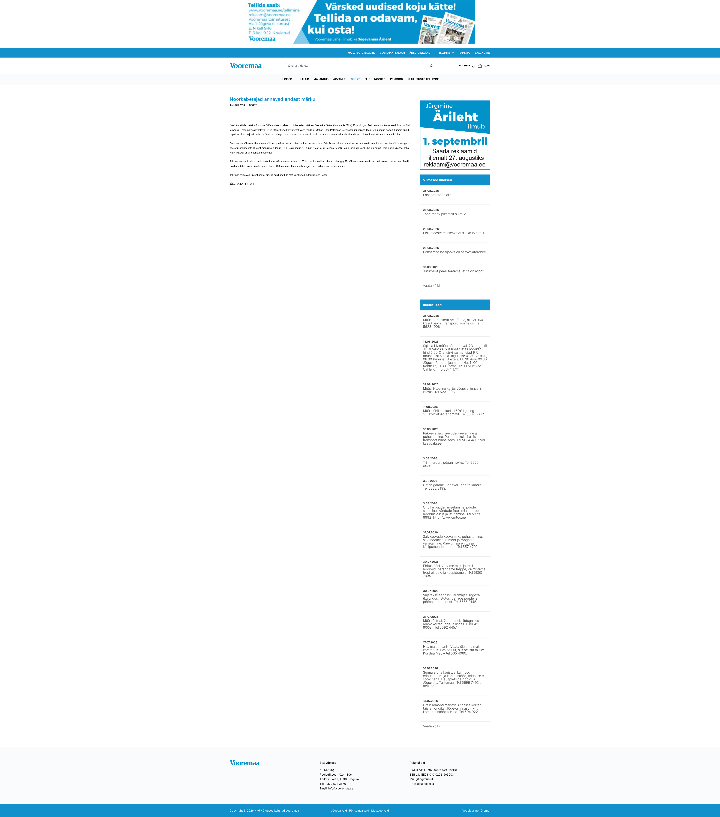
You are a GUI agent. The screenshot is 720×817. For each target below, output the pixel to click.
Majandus (321, 79)
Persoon (396, 79)
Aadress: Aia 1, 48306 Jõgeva (339, 779)
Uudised (286, 79)
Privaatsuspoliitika (422, 784)
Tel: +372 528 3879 (333, 784)
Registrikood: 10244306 (336, 774)
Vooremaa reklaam (392, 52)
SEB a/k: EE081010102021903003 (432, 774)
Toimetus (464, 52)
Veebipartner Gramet (476, 810)
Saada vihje (482, 52)
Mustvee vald (380, 810)
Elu (367, 79)
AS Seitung (327, 770)
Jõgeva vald (339, 810)
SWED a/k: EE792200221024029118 (433, 770)
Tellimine (444, 52)
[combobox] (356, 65)
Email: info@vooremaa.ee (336, 788)
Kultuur (303, 79)
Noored (380, 79)
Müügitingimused (421, 779)
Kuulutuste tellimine (361, 52)
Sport (355, 79)
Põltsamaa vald (359, 810)
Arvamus (339, 79)
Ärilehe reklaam (420, 52)
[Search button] (431, 65)
